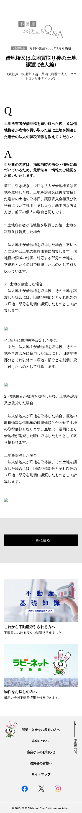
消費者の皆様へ (41, 763)
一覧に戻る (41, 540)
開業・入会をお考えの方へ (41, 729)
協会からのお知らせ (41, 752)
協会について (41, 741)
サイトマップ (41, 774)
